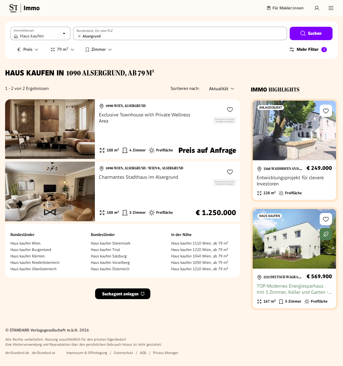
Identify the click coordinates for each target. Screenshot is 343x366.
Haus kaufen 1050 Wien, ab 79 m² (199, 262)
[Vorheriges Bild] (14, 129)
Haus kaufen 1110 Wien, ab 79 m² (199, 243)
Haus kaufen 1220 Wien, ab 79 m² (199, 249)
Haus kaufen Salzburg (109, 256)
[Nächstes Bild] (86, 129)
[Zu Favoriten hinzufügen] (230, 109)
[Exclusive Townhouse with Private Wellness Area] (122, 129)
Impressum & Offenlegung (86, 353)
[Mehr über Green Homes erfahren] (326, 234)
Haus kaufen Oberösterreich (33, 269)
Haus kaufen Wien (25, 243)
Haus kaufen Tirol (105, 249)
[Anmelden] (317, 8)
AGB (143, 353)
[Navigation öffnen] (331, 8)
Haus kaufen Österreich (110, 269)
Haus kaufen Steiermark (110, 243)
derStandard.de (17, 353)
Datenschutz (123, 353)
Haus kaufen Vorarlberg (110, 262)
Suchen (315, 33)
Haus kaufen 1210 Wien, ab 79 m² (199, 269)
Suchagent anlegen (120, 293)
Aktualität (218, 88)
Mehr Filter (311, 49)
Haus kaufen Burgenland (30, 249)
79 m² (62, 49)
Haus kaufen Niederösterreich (34, 262)
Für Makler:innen (288, 8)
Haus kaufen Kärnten (27, 256)
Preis (27, 49)
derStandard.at (43, 353)
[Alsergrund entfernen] (79, 36)
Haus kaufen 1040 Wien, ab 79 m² (199, 256)
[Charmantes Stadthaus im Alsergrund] (122, 191)
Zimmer (98, 49)
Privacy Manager (165, 353)
